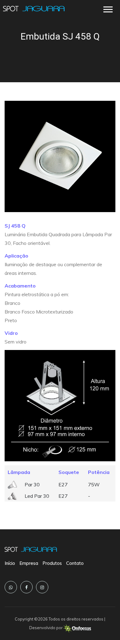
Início (10, 563)
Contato (75, 563)
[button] (107, 8)
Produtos (52, 563)
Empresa (28, 563)
